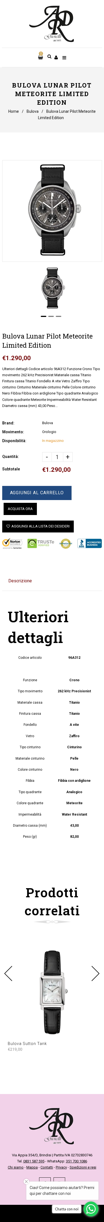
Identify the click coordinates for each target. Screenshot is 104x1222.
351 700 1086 (76, 1161)
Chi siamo (16, 1167)
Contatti (46, 1167)
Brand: (8, 423)
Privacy (61, 1167)
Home (13, 111)
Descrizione (20, 580)
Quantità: (10, 456)
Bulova (33, 111)
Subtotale (11, 469)
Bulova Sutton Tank (27, 1043)
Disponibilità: (14, 441)
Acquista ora (20, 509)
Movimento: (13, 432)
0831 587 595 (33, 1161)
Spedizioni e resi (83, 1167)
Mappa (32, 1167)
